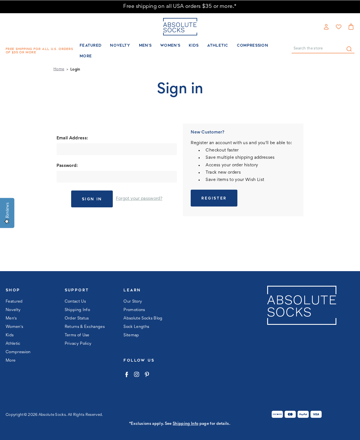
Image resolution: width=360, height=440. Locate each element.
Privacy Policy (78, 344)
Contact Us (75, 301)
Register (213, 198)
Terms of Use (77, 335)
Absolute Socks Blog (142, 318)
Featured (91, 45)
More (86, 56)
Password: (67, 166)
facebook (126, 374)
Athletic (217, 45)
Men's (145, 45)
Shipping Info (77, 310)
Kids (194, 45)
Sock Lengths (136, 327)
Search (349, 49)
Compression (252, 45)
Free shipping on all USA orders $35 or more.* (180, 6)
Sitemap (131, 335)
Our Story (132, 301)
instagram (137, 374)
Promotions (134, 310)
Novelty (120, 45)
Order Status (77, 318)
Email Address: (72, 138)
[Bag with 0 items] (351, 27)
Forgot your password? (139, 199)
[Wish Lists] (339, 27)
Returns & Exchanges (85, 327)
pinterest (147, 374)
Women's (170, 45)
